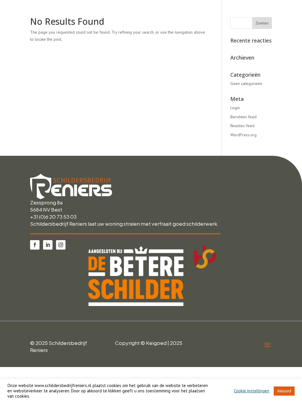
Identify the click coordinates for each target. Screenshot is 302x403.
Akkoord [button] (284, 391)
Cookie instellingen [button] (251, 391)
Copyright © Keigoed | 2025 (148, 343)
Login (235, 107)
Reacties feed (242, 125)
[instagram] (60, 245)
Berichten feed (243, 116)
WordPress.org (243, 134)
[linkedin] (47, 245)
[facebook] (35, 245)
